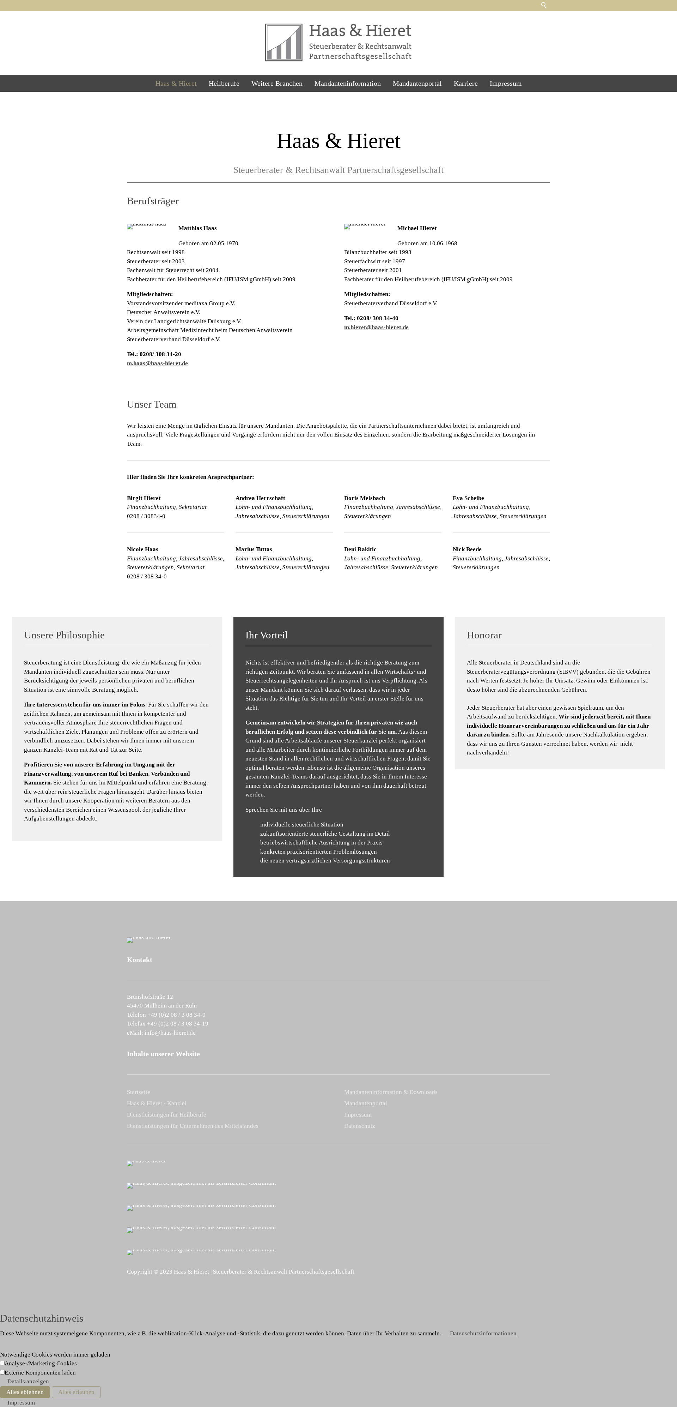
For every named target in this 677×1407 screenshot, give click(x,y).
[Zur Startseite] (338, 43)
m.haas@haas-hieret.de (157, 363)
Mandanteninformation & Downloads (391, 1092)
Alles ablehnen (25, 1392)
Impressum (506, 83)
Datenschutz (359, 1126)
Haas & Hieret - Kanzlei (157, 1103)
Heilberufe (224, 83)
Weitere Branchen (277, 83)
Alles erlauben (76, 1392)
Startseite (138, 1092)
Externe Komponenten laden (40, 1372)
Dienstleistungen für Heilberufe (166, 1114)
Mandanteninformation (348, 83)
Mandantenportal (417, 83)
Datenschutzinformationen (483, 1333)
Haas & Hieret (176, 83)
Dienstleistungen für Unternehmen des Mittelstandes (192, 1126)
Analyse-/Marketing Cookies (41, 1363)
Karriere (466, 83)
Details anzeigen (28, 1381)
